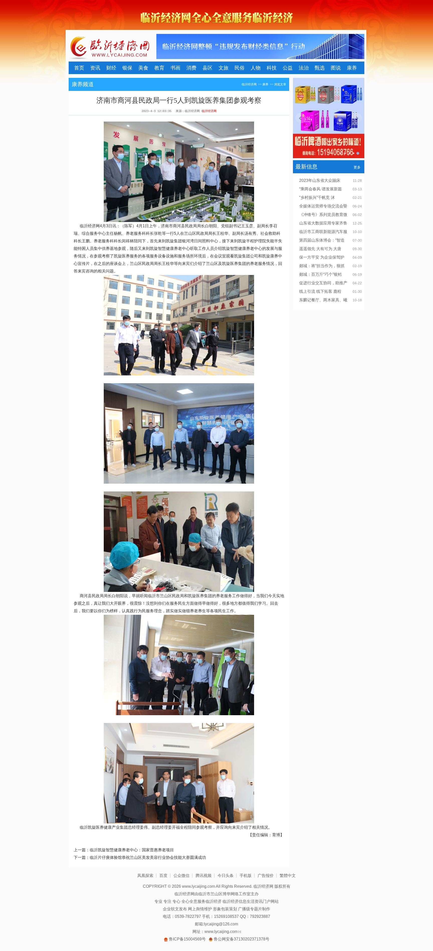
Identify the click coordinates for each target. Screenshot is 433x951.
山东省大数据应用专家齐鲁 (323, 223)
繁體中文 (288, 875)
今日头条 (226, 875)
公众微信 (181, 875)
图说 (336, 68)
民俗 (240, 68)
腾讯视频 (203, 875)
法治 (304, 68)
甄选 (320, 68)
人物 (256, 68)
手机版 (246, 875)
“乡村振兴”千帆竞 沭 (317, 197)
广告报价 (266, 875)
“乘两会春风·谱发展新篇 (320, 189)
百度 (163, 875)
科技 (272, 68)
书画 (175, 68)
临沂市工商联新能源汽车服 (323, 232)
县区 (207, 68)
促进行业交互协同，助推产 (323, 283)
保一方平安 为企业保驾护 (321, 257)
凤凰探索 (145, 875)
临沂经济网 (249, 84)
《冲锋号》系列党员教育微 (323, 214)
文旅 (224, 68)
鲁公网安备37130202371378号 (241, 939)
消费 (191, 68)
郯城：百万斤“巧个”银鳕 (320, 274)
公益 (288, 68)
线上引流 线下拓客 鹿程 (320, 291)
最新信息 (306, 166)
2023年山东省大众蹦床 (319, 180)
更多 (357, 167)
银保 (127, 68)
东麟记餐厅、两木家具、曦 (323, 300)
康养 (352, 68)
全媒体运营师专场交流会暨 (323, 206)
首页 (79, 68)
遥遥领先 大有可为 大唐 (320, 249)
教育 (159, 68)
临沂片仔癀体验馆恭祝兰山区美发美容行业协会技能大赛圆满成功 (148, 857)
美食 (143, 68)
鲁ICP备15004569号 (187, 939)
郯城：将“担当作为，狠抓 (322, 266)
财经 (111, 68)
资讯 (95, 68)
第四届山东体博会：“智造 (322, 240)
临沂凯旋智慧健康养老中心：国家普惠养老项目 (132, 850)
